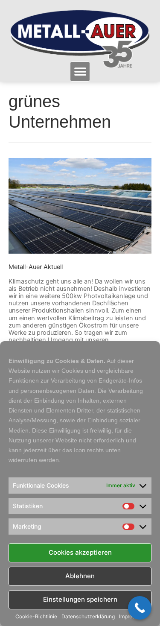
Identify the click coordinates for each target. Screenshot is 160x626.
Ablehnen (80, 576)
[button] (80, 71)
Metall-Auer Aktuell (36, 267)
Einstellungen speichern (80, 599)
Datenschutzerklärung (88, 617)
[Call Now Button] (139, 608)
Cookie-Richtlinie (36, 617)
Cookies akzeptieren (80, 552)
